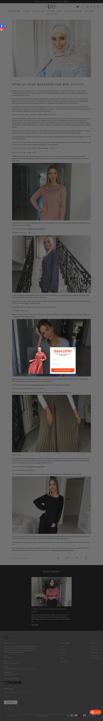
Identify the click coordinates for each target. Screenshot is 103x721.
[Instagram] (1, 28)
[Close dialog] (74, 349)
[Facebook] (1, 25)
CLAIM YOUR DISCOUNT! (63, 370)
